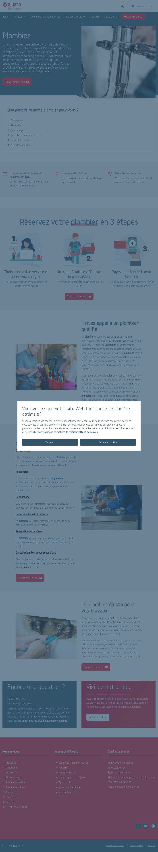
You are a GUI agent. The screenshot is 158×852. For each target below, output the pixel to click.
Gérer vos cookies (108, 442)
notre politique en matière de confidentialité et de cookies (68, 431)
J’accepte (50, 442)
